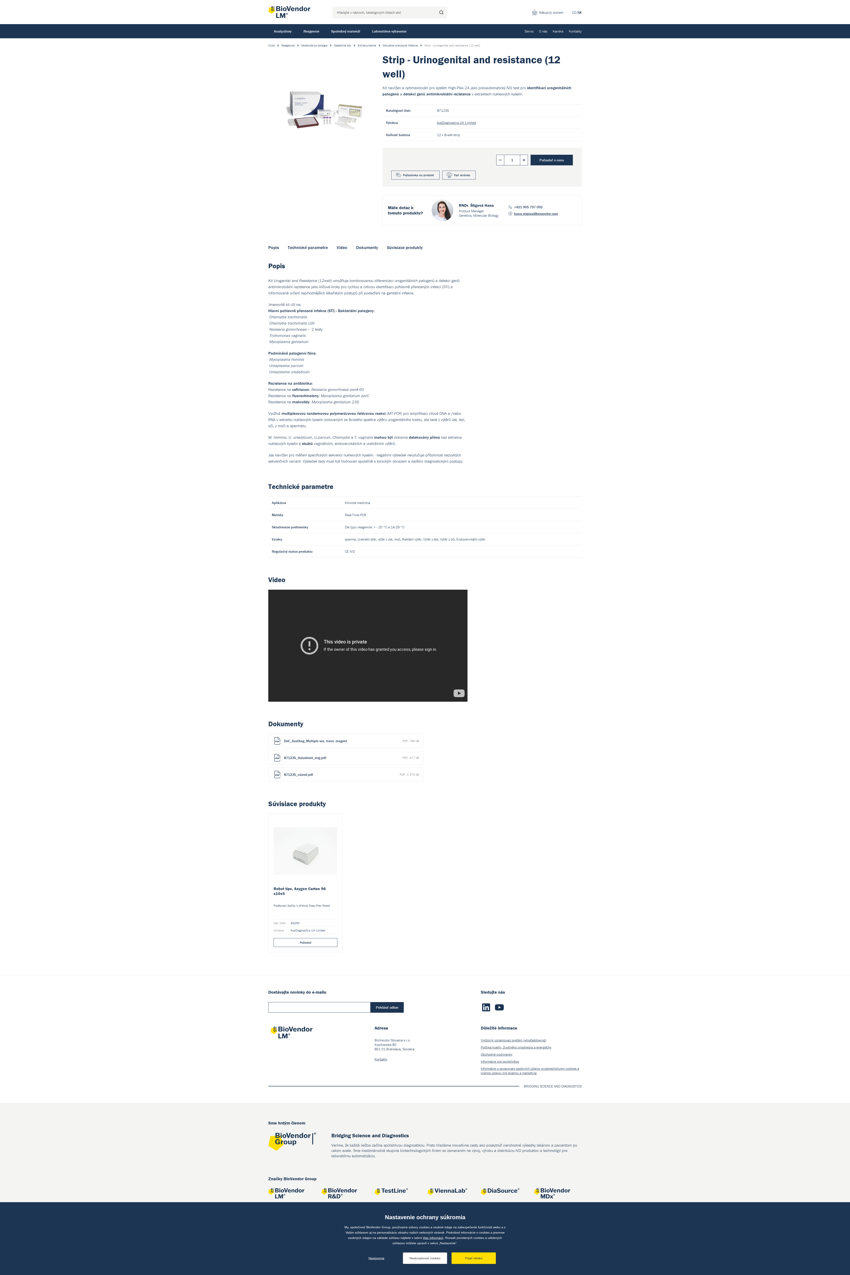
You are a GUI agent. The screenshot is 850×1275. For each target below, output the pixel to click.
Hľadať (441, 12)
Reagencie (311, 31)
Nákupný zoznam (551, 12)
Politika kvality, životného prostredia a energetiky (516, 1047)
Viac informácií (433, 1238)
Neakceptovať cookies (425, 1258)
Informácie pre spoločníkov (500, 1061)
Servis (529, 31)
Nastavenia (376, 1258)
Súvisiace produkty (405, 247)
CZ (574, 12)
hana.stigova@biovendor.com (536, 213)
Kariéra (558, 31)
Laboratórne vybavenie (389, 31)
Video (342, 247)
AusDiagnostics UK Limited (456, 122)
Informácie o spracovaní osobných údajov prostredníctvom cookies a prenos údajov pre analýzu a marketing (530, 1070)
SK (580, 12)
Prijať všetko (473, 1258)
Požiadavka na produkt (418, 175)
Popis (273, 247)
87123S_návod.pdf (351, 774)
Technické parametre (308, 247)
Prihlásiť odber (387, 1007)
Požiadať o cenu (551, 160)
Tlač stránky (462, 175)
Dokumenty (367, 247)
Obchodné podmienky (496, 1054)
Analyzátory (283, 31)
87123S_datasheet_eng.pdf (351, 757)
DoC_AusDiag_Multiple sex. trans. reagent (351, 741)
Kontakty (575, 31)
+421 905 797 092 (528, 207)
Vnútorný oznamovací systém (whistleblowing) (513, 1040)
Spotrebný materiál (345, 31)
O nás (543, 31)
